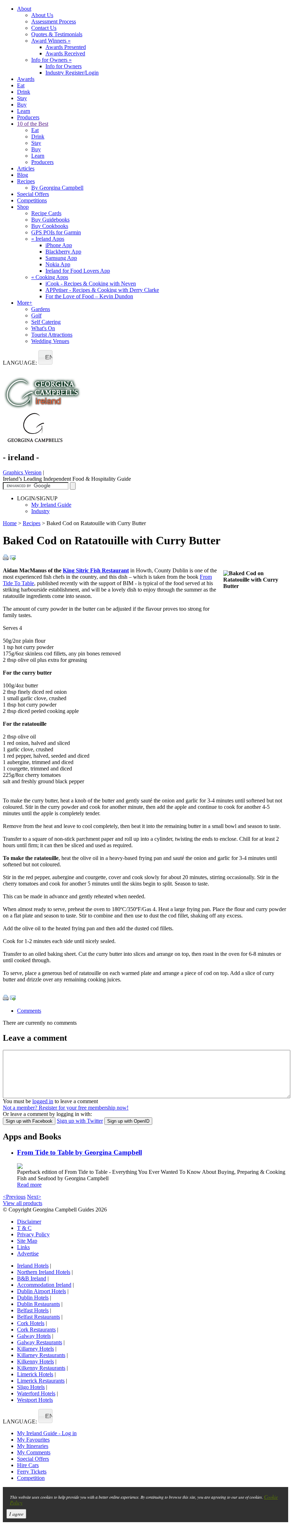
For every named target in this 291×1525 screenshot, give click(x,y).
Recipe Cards (46, 213)
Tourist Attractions (51, 335)
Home (10, 523)
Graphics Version (22, 472)
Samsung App (61, 258)
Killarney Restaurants (41, 1355)
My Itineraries (32, 1446)
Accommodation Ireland (44, 1285)
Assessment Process (53, 21)
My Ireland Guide (51, 505)
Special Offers (33, 194)
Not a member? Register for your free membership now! (65, 1108)
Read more (29, 1185)
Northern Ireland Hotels (43, 1272)
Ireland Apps (47, 239)
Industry (40, 511)
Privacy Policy (33, 1234)
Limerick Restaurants (41, 1381)
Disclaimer (29, 1222)
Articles (25, 168)
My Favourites (33, 1440)
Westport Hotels (35, 1400)
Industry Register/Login (72, 73)
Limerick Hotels (35, 1374)
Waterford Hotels (36, 1393)
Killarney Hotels (35, 1349)
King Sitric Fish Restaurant (96, 570)
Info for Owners (51, 60)
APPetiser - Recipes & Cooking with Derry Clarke (102, 290)
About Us (42, 15)
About (24, 9)
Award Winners (51, 41)
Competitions (32, 200)
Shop (23, 207)
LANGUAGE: (20, 363)
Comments (29, 1011)
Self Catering (46, 322)
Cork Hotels (30, 1323)
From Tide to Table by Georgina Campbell (79, 1152)
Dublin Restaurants (38, 1304)
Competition (31, 1478)
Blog (22, 175)
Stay (22, 98)
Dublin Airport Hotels (41, 1291)
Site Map (27, 1241)
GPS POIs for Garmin (56, 232)
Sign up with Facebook (29, 1121)
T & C (24, 1228)
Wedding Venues (50, 341)
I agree (16, 1513)
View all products (22, 1203)
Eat (20, 85)
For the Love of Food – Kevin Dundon (89, 296)
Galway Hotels (34, 1336)
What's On (43, 328)
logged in (42, 1101)
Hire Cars (28, 1465)
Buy (22, 105)
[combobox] (45, 357)
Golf (36, 315)
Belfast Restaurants (38, 1317)
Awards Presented (65, 47)
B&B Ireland (31, 1278)
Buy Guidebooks (50, 220)
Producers (28, 117)
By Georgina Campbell (57, 188)
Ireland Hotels (33, 1266)
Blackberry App (63, 252)
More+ (24, 303)
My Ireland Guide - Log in (47, 1433)
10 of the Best (32, 124)
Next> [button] (34, 1197)
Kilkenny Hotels (35, 1361)
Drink (23, 92)
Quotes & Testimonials (56, 34)
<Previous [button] (14, 1197)
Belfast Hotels (33, 1310)
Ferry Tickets (31, 1472)
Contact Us (43, 28)
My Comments (33, 1452)
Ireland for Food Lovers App (77, 271)
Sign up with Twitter (80, 1121)
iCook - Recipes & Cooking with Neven (90, 284)
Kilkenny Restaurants (41, 1368)
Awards (25, 79)
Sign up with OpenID (128, 1121)
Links (23, 1247)
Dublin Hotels (33, 1298)
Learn (23, 111)
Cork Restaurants (36, 1330)
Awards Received (65, 53)
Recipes (26, 181)
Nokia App (57, 264)
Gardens (40, 309)
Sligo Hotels (31, 1387)
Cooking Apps (49, 277)
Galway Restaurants (39, 1342)
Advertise (28, 1254)
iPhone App (58, 245)
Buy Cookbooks (49, 226)
